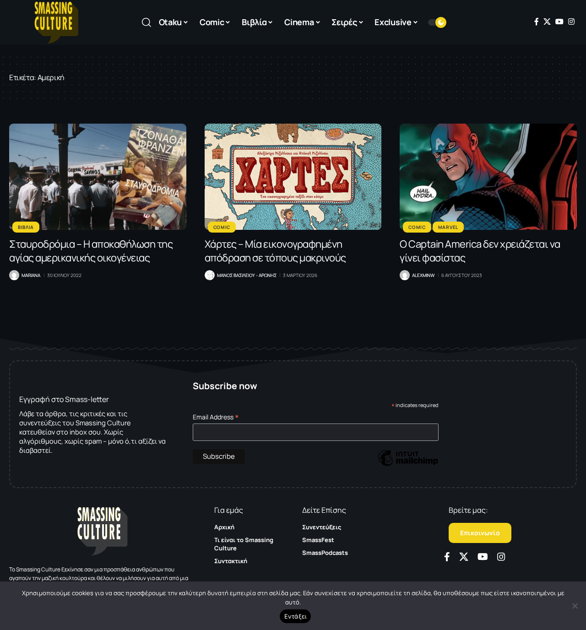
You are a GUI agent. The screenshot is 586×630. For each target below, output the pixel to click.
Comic (222, 227)
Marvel (448, 227)
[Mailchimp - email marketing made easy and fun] (408, 464)
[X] (547, 21)
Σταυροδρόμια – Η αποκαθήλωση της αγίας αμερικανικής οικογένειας (91, 251)
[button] (146, 22)
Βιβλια (26, 227)
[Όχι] (574, 605)
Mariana (31, 275)
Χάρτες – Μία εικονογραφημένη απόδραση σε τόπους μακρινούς (275, 251)
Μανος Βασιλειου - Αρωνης (247, 275)
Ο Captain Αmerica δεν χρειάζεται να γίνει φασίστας (480, 251)
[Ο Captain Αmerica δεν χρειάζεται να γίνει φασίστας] (488, 177)
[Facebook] (536, 21)
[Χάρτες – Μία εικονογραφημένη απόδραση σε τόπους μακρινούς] (293, 177)
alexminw (423, 275)
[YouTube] (559, 21)
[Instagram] (571, 21)
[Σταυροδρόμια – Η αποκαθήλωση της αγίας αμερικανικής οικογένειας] (97, 177)
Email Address (216, 417)
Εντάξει (295, 616)
